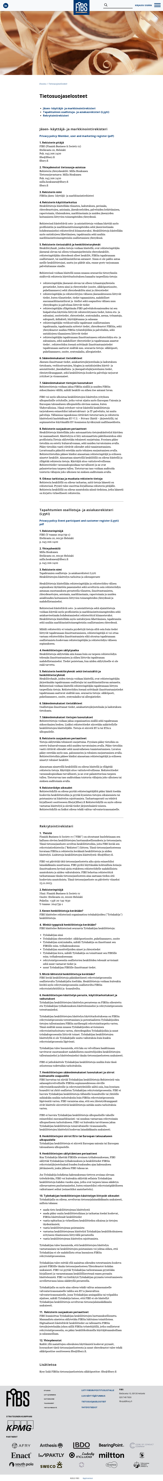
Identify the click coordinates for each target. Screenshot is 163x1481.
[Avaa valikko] (157, 5)
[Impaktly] (51, 1455)
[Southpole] (21, 1465)
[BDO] (81, 1445)
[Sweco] (51, 1465)
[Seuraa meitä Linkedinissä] (5, 5)
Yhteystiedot (89, 1407)
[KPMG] (19, 1430)
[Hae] (105, 5)
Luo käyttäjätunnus (93, 1395)
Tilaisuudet (49, 1403)
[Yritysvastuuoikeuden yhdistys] (141, 1465)
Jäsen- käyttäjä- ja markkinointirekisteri (69, 108)
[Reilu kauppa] (141, 1455)
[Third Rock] (81, 1465)
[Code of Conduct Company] (141, 1445)
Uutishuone (49, 1399)
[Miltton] (111, 1455)
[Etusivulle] (17, 1406)
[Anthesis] (51, 1445)
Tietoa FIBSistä (50, 1408)
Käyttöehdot (88, 1478)
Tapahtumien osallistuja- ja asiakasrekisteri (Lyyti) (76, 112)
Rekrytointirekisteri (56, 115)
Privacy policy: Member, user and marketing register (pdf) (76, 136)
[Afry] (21, 1445)
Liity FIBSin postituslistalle (98, 1390)
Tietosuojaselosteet (94, 1401)
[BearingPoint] (111, 1445)
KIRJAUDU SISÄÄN (143, 5)
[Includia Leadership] (81, 1455)
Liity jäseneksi (50, 1395)
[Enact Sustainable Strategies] (21, 1455)
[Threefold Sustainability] (111, 1465)
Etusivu (42, 83)
